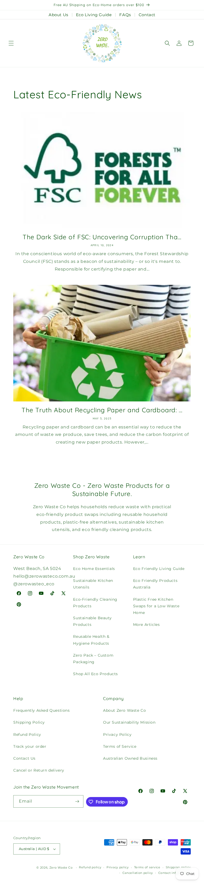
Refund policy (90, 867)
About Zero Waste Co (124, 710)
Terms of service (147, 867)
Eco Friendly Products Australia (155, 584)
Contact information (174, 873)
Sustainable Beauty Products (92, 621)
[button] (11, 43)
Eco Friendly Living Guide (159, 568)
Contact (147, 14)
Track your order (29, 746)
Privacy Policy (117, 734)
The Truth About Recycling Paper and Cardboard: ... (102, 410)
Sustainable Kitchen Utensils (93, 584)
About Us (58, 14)
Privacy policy (118, 867)
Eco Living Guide (94, 14)
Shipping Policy (29, 722)
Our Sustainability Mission (129, 722)
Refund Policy (27, 734)
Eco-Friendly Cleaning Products (95, 602)
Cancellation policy (137, 873)
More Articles (146, 624)
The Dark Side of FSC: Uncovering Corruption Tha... (102, 237)
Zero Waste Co (61, 867)
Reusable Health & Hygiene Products (91, 639)
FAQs (125, 14)
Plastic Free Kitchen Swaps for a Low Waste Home (156, 606)
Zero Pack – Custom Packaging (93, 658)
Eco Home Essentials (94, 568)
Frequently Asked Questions (41, 710)
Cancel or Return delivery (38, 770)
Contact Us (24, 758)
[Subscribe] (77, 801)
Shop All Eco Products (95, 673)
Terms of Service (120, 746)
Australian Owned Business (130, 758)
